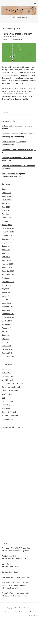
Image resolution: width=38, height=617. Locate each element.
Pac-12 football (7, 401)
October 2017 (7, 321)
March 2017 (6, 346)
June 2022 (6, 189)
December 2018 (8, 271)
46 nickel (20, 91)
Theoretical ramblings (10, 415)
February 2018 (7, 306)
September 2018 (8, 281)
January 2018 (7, 310)
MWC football (7, 394)
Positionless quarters (9, 96)
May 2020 (5, 210)
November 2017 (8, 317)
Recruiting (6, 405)
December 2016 (8, 356)
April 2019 (6, 257)
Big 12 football (13, 88)
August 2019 (6, 242)
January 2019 (7, 267)
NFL (3, 397)
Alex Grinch (27, 91)
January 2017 (7, 353)
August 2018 (6, 285)
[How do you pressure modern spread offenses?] (19, 64)
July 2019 (5, 246)
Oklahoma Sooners (8, 94)
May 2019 (5, 253)
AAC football (6, 369)
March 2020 (6, 217)
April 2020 (6, 214)
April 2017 (6, 342)
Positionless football (22, 94)
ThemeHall (29, 612)
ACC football (6, 373)
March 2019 (6, 260)
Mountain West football (10, 390)
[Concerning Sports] (19, 13)
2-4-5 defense (30, 88)
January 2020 (7, 224)
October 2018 (7, 278)
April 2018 (6, 299)
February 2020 (7, 221)
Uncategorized (7, 419)
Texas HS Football (9, 412)
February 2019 (7, 264)
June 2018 (6, 292)
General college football (11, 387)
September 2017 (8, 324)
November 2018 (8, 274)
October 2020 (7, 200)
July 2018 (5, 289)
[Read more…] (20, 83)
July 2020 (5, 203)
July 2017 (5, 331)
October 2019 (7, 235)
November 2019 (8, 232)
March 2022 (6, 192)
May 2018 (5, 296)
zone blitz (25, 99)
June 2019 (6, 249)
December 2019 (8, 228)
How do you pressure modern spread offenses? (17, 35)
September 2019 (8, 239)
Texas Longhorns (22, 96)
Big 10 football (7, 376)
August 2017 (6, 328)
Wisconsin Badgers (14, 99)
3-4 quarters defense (9, 91)
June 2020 (6, 207)
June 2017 (6, 335)
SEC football (6, 408)
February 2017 (7, 349)
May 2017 (5, 338)
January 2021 (7, 196)
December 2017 (8, 313)
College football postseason (12, 383)
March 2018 (6, 303)
